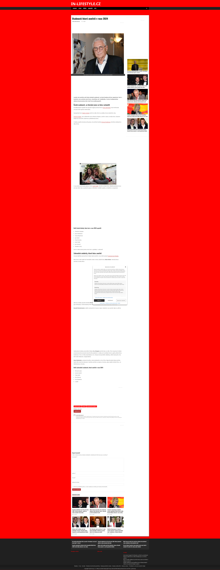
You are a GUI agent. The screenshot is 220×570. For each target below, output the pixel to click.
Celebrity (75, 8)
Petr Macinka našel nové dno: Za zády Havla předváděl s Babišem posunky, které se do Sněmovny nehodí (98, 521)
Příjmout (99, 300)
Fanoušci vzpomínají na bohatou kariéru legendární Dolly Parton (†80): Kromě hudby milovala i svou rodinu (115, 502)
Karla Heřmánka (107, 107)
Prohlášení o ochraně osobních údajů (111, 303)
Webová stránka (75, 482)
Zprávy (80, 8)
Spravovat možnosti (121, 300)
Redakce (76, 566)
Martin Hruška (85, 113)
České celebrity (78, 406)
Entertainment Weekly (113, 256)
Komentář (74, 457)
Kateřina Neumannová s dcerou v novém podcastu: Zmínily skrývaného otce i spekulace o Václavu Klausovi (115, 521)
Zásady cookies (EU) (116, 566)
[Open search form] (146, 8)
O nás (80, 566)
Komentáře (90, 8)
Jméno (74, 473)
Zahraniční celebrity (92, 406)
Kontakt (119, 303)
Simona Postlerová (105, 122)
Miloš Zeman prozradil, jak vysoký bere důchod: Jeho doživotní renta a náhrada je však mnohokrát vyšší (98, 502)
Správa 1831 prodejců (98, 297)
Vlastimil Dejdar (77, 116)
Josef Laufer (95, 186)
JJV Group (134, 568)
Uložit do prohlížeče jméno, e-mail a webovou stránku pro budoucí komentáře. (90, 486)
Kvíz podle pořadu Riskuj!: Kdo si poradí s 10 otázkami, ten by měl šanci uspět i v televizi (137, 72)
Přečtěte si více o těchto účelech (108, 297)
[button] (125, 267)
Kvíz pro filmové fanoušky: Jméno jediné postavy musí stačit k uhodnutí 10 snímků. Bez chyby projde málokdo (134, 546)
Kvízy (95, 8)
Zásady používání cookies (106, 566)
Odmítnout (110, 300)
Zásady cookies (102, 303)
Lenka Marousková (76, 21)
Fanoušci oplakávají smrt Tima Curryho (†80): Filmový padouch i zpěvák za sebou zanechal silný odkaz (80, 502)
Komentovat (77, 411)
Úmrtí (84, 406)
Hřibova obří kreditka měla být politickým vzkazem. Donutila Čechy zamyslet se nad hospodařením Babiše (80, 521)
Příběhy (84, 8)
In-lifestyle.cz (86, 3)
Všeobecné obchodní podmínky (93, 566)
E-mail (74, 477)
